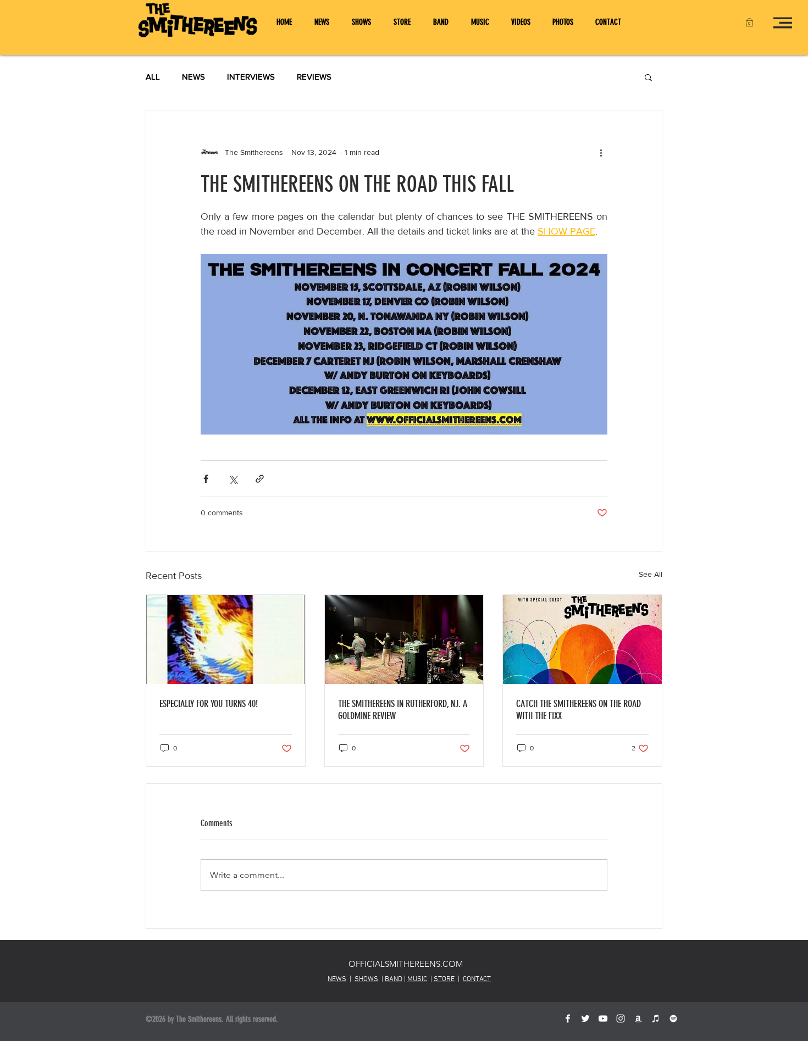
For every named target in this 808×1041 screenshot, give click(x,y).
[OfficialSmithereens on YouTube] (602, 1018)
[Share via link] (259, 479)
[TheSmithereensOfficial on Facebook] (567, 1018)
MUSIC (417, 979)
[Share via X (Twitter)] (233, 479)
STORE (444, 979)
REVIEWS (314, 76)
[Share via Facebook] (206, 479)
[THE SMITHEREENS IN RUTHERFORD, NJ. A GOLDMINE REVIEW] (404, 639)
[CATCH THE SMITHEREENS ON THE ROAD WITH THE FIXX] (582, 639)
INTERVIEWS (251, 76)
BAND (393, 979)
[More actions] (600, 152)
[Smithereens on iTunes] (655, 1018)
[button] (749, 22)
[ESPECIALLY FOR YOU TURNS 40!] (225, 639)
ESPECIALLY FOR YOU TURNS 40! (208, 704)
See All (650, 574)
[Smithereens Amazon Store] (638, 1018)
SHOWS (366, 979)
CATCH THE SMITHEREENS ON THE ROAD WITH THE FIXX (578, 710)
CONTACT (477, 979)
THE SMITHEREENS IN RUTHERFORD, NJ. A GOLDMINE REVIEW (402, 710)
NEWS (193, 76)
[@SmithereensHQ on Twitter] (585, 1018)
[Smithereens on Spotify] (673, 1018)
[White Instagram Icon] (620, 1018)
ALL (153, 76)
